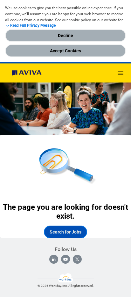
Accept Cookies (65, 50)
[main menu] (120, 72)
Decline (65, 35)
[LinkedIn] (53, 259)
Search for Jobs (65, 231)
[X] (77, 259)
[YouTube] (65, 259)
